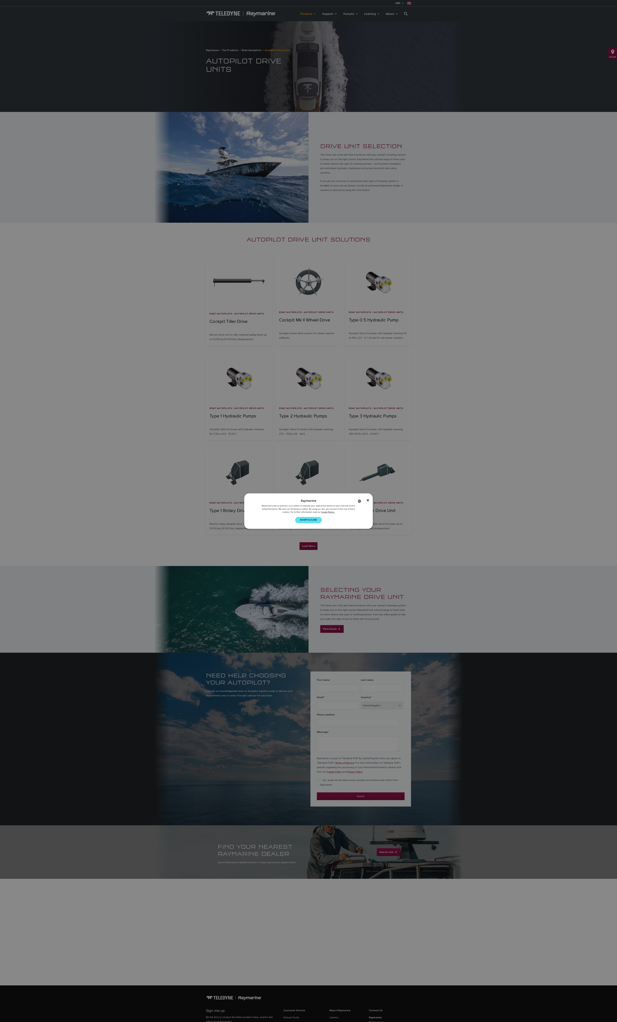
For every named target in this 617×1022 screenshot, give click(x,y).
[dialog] (308, 511)
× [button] (368, 500)
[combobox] (359, 501)
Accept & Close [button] (308, 520)
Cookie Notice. (328, 512)
